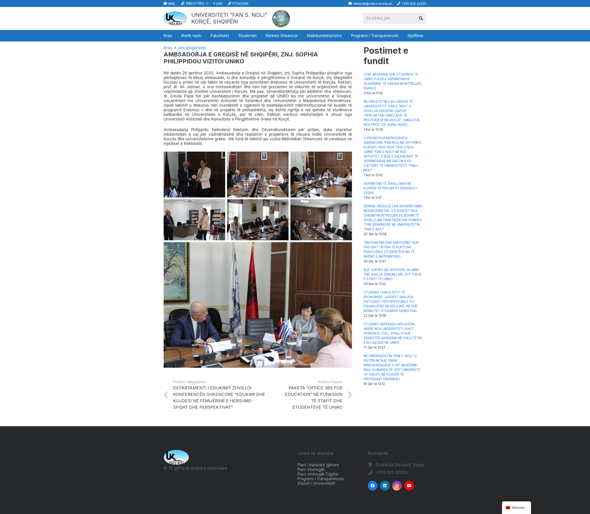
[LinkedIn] (385, 486)
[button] (194, 3)
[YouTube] (409, 486)
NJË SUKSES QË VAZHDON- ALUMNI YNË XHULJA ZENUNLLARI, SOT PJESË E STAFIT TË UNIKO (393, 274)
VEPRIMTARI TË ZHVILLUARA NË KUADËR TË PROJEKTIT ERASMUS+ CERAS (391, 188)
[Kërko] (420, 18)
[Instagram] (397, 486)
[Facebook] (373, 486)
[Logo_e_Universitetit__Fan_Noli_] (175, 18)
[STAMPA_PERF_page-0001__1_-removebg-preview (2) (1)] (281, 18)
